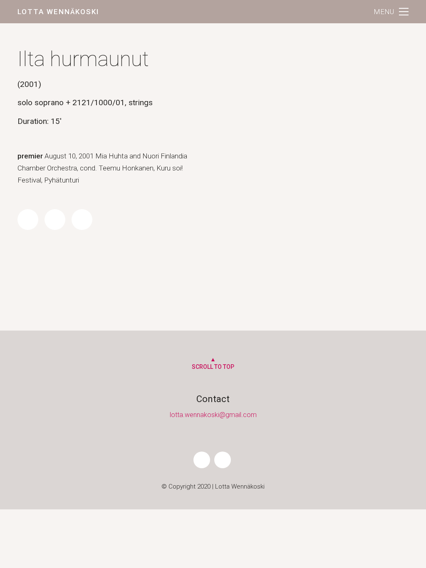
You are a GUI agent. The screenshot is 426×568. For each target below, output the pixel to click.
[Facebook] (27, 219)
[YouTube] (222, 460)
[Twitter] (55, 219)
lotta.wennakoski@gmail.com (213, 415)
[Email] (82, 219)
